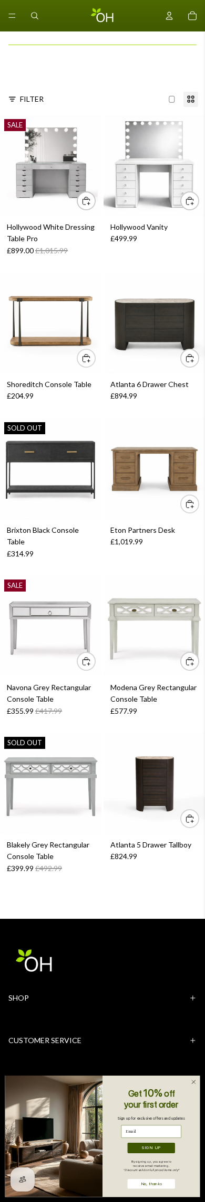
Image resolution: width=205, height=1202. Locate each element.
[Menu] (12, 16)
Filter (32, 98)
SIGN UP (151, 1147)
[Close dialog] (193, 1082)
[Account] (169, 15)
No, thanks (151, 1183)
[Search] (34, 15)
